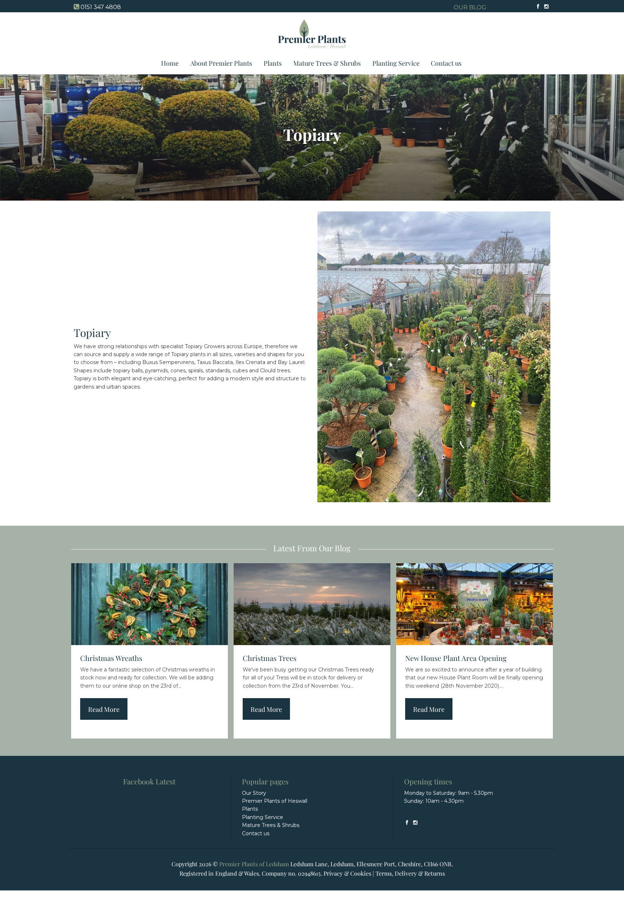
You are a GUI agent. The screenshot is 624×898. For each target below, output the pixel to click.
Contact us (446, 63)
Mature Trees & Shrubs (327, 63)
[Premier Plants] (312, 51)
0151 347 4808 (101, 7)
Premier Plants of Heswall (274, 801)
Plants (273, 63)
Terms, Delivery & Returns (410, 873)
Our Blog (470, 7)
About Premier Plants (221, 63)
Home (170, 63)
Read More (104, 709)
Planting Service (396, 63)
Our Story (254, 793)
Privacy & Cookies (347, 873)
